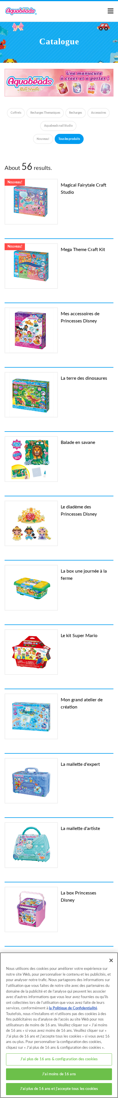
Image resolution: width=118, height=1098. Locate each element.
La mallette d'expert (80, 764)
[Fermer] (111, 960)
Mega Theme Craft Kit (83, 249)
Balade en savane (78, 442)
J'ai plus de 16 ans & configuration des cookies (59, 1059)
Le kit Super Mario (79, 635)
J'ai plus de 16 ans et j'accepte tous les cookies (59, 1089)
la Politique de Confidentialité (73, 1008)
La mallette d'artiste (80, 828)
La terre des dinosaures (84, 378)
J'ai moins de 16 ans (59, 1074)
